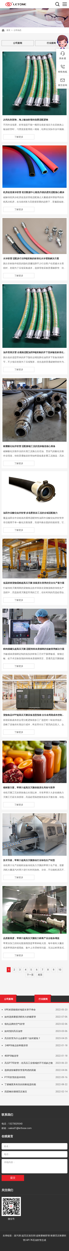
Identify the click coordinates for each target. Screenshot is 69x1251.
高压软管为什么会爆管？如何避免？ (22, 1038)
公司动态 (17, 30)
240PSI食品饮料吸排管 (16, 1045)
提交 (12, 1177)
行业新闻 (51, 43)
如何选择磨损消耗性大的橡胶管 (20, 1017)
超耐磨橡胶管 (43, 1235)
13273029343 (15, 1123)
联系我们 (7, 1114)
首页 (8, 30)
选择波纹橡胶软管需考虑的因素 (20, 1070)
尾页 (40, 974)
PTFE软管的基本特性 (15, 1077)
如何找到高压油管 (13, 1031)
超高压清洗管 (28, 1235)
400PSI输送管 (11, 1055)
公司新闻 (17, 43)
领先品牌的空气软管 (14, 1024)
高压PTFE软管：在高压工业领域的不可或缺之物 (28, 1063)
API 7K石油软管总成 (36, 1240)
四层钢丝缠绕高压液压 (15, 1091)
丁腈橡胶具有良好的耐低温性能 (20, 1084)
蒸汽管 (17, 1235)
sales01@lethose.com (20, 1128)
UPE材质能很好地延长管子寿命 (20, 1009)
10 (60, 969)
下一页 (30, 974)
